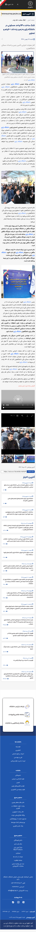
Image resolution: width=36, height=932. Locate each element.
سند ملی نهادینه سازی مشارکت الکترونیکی (18, 865)
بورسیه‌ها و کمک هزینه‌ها (18, 822)
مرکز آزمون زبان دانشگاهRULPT (18, 848)
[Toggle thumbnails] (17, 415)
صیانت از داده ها (18, 857)
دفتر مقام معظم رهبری (18, 802)
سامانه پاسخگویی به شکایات (14, 723)
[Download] (27, 415)
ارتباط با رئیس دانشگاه (16, 706)
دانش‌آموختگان (18, 840)
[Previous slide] (5, 439)
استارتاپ (18, 853)
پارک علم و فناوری (18, 826)
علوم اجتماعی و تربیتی (18, 779)
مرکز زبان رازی (18, 844)
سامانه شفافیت (18, 860)
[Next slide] (31, 439)
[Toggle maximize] (32, 415)
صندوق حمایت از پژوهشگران (18, 819)
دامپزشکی (18, 775)
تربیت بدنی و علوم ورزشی (18, 761)
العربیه (9, 5)
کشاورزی (18, 750)
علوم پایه (18, 747)
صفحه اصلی (31, 20)
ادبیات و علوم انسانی (18, 754)
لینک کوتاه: (31, 471)
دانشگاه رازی (31, 80)
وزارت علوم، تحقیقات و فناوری (18, 807)
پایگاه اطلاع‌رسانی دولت (18, 815)
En (12, 5)
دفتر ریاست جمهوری (18, 812)
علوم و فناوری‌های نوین (18, 786)
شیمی (18, 782)
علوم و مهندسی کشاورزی (18, 790)
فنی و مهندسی (18, 757)
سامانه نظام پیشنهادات (16, 714)
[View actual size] (22, 415)
